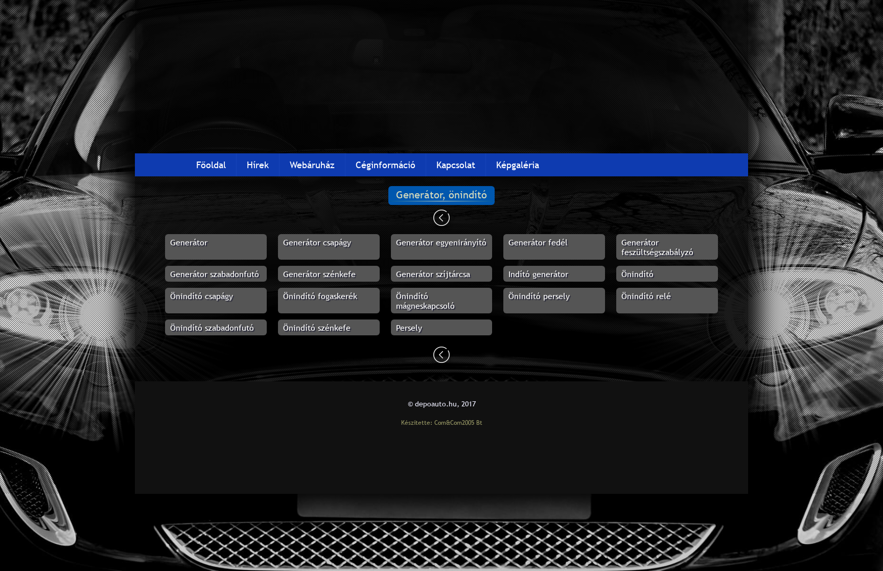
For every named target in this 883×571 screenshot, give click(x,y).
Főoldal (211, 164)
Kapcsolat (455, 164)
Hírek (258, 164)
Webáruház (312, 164)
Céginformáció (385, 164)
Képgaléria (517, 164)
